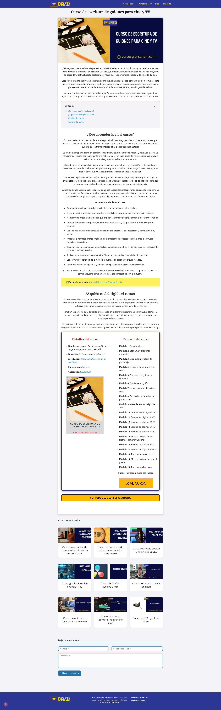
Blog (157, 4)
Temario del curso (76, 122)
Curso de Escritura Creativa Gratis (105, 282)
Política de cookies (138, 700)
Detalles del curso (76, 118)
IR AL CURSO (136, 483)
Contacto (167, 4)
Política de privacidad (139, 697)
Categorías (128, 4)
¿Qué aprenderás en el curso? (81, 111)
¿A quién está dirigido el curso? (81, 114)
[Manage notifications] (6, 704)
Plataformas (144, 4)
